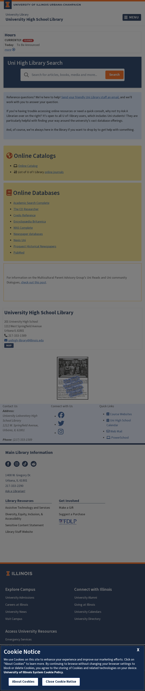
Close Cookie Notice (61, 681)
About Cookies (23, 681)
